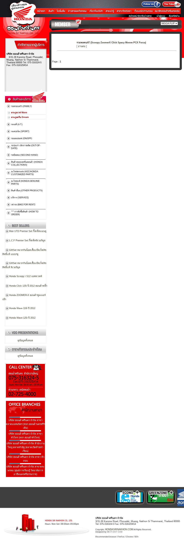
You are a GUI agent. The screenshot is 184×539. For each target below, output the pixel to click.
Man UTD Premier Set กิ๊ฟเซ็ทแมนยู (27, 231)
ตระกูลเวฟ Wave (19, 112)
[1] (126, 497)
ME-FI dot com (114, 532)
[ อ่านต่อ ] (82, 46)
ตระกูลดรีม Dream (20, 117)
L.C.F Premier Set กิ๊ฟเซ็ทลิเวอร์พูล (27, 240)
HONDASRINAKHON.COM (119, 529)
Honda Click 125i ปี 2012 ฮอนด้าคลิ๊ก (28, 285)
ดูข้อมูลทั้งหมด (25, 340)
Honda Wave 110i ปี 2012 (22, 308)
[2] (157, 497)
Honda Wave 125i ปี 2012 (22, 317)
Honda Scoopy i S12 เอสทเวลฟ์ (25, 276)
